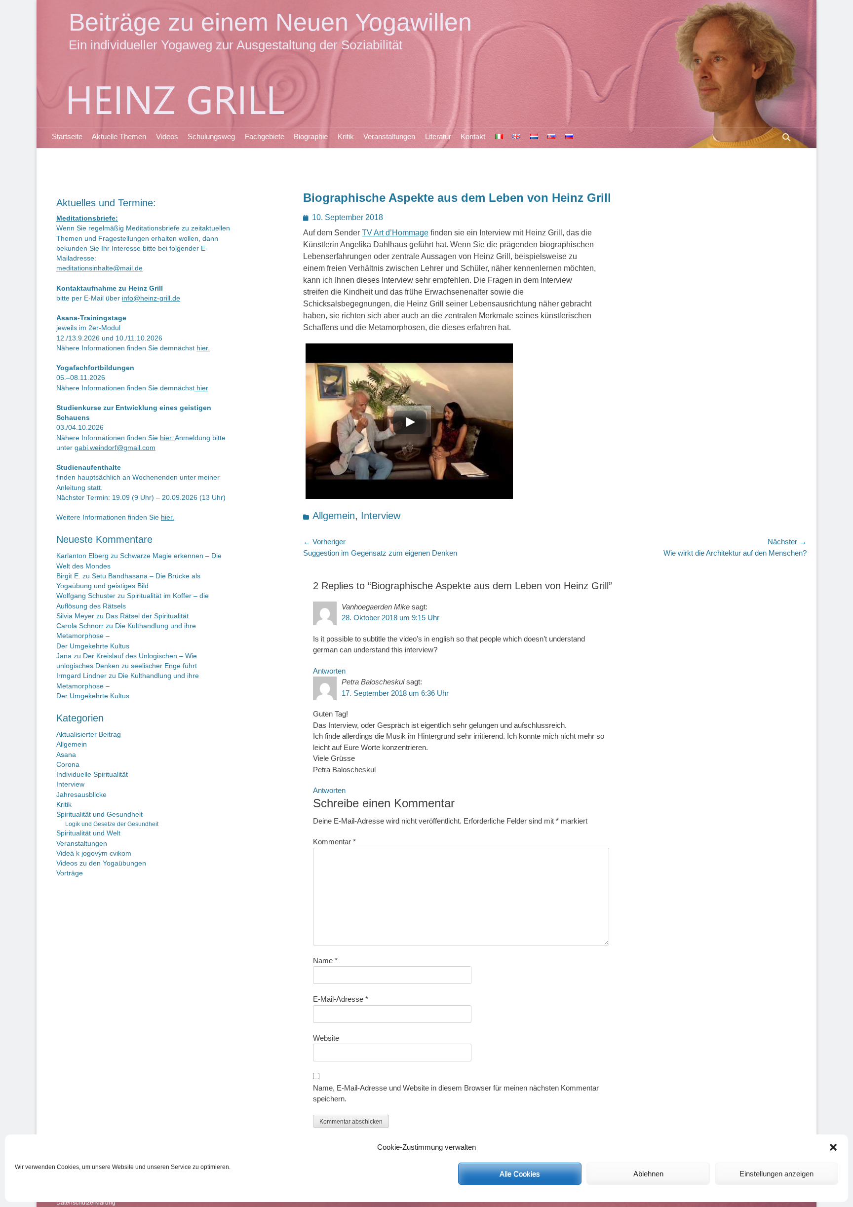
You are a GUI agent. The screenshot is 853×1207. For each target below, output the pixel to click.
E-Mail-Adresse (340, 999)
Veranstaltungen (389, 136)
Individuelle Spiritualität (92, 774)
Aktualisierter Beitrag (88, 734)
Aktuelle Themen (119, 136)
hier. (203, 348)
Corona (67, 764)
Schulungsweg (211, 136)
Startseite (67, 136)
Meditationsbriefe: (87, 218)
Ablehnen (648, 1173)
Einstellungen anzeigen (776, 1173)
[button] (833, 1147)
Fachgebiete (264, 136)
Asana (66, 754)
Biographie (311, 136)
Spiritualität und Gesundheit (99, 814)
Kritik (346, 136)
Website (326, 1038)
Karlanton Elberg (82, 556)
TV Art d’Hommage (395, 232)
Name (325, 960)
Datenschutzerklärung (86, 1202)
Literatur (438, 136)
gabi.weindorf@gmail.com (115, 448)
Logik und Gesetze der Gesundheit (111, 824)
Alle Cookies (520, 1173)
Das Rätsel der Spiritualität (147, 616)
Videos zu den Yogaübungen (101, 863)
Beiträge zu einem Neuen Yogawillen (270, 22)
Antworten (329, 671)
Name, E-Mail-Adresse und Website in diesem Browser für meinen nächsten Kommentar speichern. (456, 1093)
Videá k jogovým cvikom (93, 853)
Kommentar (334, 841)
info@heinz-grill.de (151, 298)
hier (201, 388)
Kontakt (473, 136)
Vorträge (69, 873)
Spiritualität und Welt (88, 833)
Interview (380, 515)
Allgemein (333, 515)
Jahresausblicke (81, 794)
